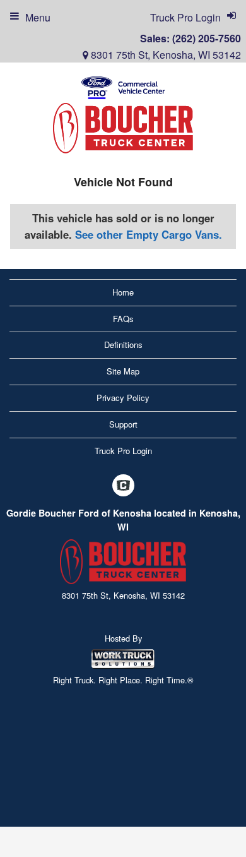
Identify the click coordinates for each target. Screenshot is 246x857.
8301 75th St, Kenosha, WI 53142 (164, 54)
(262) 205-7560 (206, 38)
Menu (37, 17)
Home (123, 292)
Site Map (123, 371)
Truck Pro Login (123, 451)
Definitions (123, 345)
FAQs (123, 319)
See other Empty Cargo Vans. (148, 234)
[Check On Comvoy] (123, 486)
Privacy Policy (123, 398)
